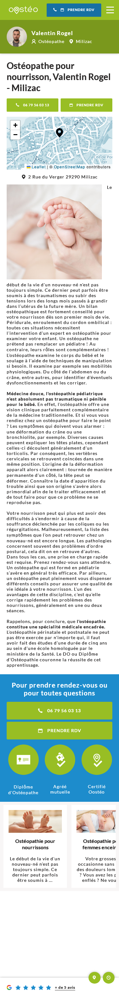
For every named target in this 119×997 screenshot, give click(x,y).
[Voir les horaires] (109, 978)
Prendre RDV (81, 10)
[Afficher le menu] (110, 10)
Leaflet (38, 166)
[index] (23, 10)
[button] (59, 132)
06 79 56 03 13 (36, 105)
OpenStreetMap (69, 166)
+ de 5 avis (65, 987)
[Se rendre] (95, 978)
